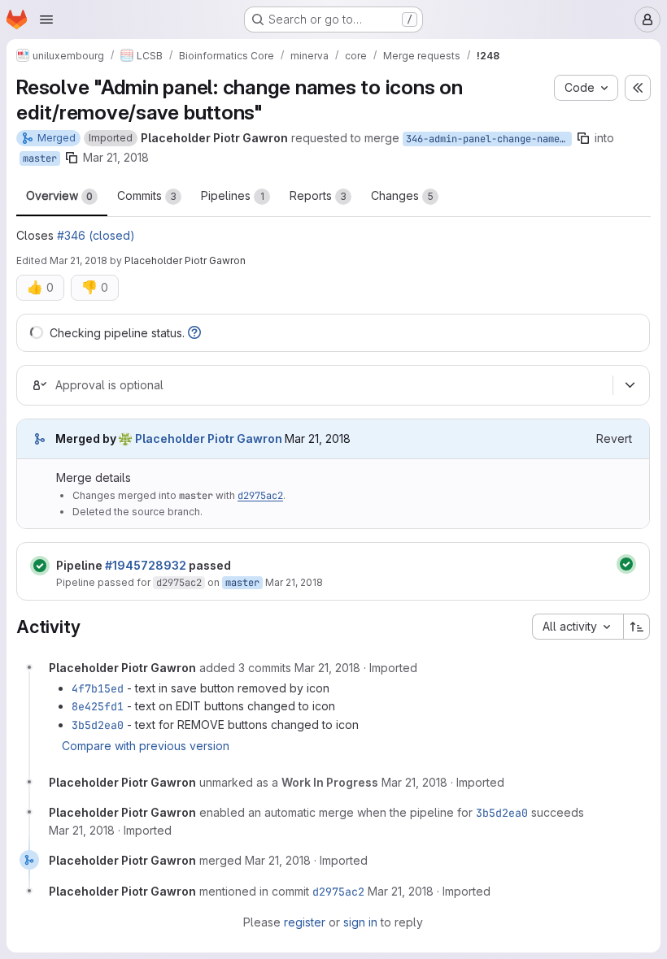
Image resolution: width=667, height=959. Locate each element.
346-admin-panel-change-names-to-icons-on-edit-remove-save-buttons (489, 138)
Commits (147, 195)
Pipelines (232, 195)
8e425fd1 (98, 706)
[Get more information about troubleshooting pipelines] (194, 332)
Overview (59, 195)
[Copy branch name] (583, 138)
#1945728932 (145, 565)
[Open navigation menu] (46, 20)
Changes (402, 195)
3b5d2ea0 (98, 725)
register (304, 922)
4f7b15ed (98, 688)
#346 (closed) (96, 235)
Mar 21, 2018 (116, 157)
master (40, 158)
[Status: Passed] (40, 565)
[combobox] (577, 627)
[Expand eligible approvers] (629, 385)
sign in (360, 922)
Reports (318, 195)
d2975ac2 (260, 495)
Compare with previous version (145, 746)
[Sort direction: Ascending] (637, 627)
